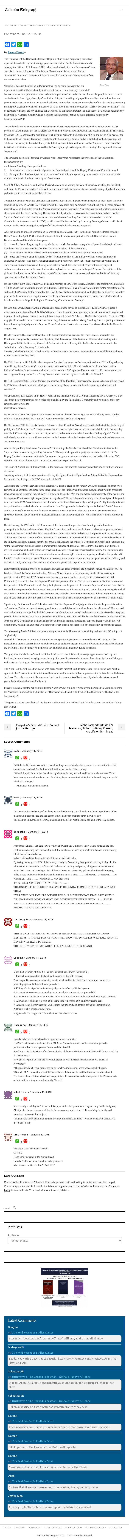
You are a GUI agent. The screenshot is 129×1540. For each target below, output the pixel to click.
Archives (13, 1235)
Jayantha (19, 831)
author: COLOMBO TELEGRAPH (39, 25)
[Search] (13, 1208)
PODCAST (21, 1528)
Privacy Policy (54, 1528)
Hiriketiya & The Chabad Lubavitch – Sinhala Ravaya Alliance (51, 1376)
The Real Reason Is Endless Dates (32, 1332)
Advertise (117, 1528)
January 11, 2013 (13, 25)
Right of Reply (74, 1528)
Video (8, 1528)
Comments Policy (97, 1528)
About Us (36, 1528)
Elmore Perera (16, 52)
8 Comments (63, 25)
